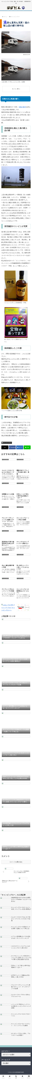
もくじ (14, 89)
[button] (28, 554)
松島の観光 (22, 107)
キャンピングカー (7, 442)
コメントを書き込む (16, 862)
